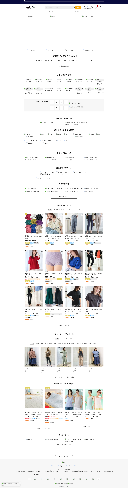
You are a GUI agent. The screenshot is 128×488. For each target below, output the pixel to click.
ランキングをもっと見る (64, 325)
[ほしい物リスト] (42, 215)
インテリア (77, 12)
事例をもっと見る (64, 66)
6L (66, 107)
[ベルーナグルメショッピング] (67, 479)
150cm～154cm (44, 343)
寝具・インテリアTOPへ (44, 428)
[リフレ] (93, 479)
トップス (56, 210)
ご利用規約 (65, 471)
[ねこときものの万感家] (48, 479)
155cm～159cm (53, 343)
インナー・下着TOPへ (84, 426)
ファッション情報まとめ (107, 471)
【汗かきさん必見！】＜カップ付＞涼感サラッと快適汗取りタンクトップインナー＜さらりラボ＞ (73, 413)
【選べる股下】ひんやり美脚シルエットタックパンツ (93, 237)
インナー (59, 12)
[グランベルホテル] (61, 479)
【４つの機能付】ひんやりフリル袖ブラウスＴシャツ (73, 274)
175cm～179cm (88, 343)
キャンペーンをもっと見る (64, 444)
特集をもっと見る (64, 197)
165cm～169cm (70, 343)
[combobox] (60, 7)
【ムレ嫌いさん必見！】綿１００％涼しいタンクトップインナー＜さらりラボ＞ (93, 413)
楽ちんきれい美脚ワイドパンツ (53, 309)
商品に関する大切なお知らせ (43, 471)
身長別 (57, 339)
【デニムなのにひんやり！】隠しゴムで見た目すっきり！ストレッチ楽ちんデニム (73, 237)
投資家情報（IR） (31, 471)
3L (52, 107)
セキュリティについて (56, 471)
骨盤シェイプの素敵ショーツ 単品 (53, 274)
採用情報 (23, 471)
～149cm (37, 343)
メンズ (68, 12)
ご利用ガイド (60, 469)
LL (66, 102)
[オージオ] (80, 479)
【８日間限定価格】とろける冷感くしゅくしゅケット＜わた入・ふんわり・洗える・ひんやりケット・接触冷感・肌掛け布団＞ (53, 413)
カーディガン (70, 210)
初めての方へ (68, 469)
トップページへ (65, 456)
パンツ (62, 210)
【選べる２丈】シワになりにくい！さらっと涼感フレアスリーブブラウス (53, 237)
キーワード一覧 (96, 471)
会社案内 (17, 471)
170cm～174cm (79, 343)
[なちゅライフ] (86, 479)
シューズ (78, 210)
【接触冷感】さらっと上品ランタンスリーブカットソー (33, 274)
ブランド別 (64, 339)
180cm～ (95, 343)
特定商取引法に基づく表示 (85, 471)
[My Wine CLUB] (73, 479)
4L (56, 107)
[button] (102, 30)
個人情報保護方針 (73, 471)
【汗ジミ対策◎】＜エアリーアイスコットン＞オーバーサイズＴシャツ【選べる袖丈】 (73, 310)
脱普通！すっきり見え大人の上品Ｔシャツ (93, 310)
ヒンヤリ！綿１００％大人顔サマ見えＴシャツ (33, 237)
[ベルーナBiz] (41, 479)
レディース (50, 12)
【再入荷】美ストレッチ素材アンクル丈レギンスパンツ (93, 274)
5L (61, 107)
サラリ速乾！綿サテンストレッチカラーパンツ (33, 310)
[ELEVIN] (54, 479)
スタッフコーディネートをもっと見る (64, 377)
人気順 (70, 339)
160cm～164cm (62, 343)
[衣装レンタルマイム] (35, 479)
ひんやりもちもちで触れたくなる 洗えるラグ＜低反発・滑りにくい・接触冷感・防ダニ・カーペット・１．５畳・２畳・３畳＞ (34, 413)
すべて (49, 210)
